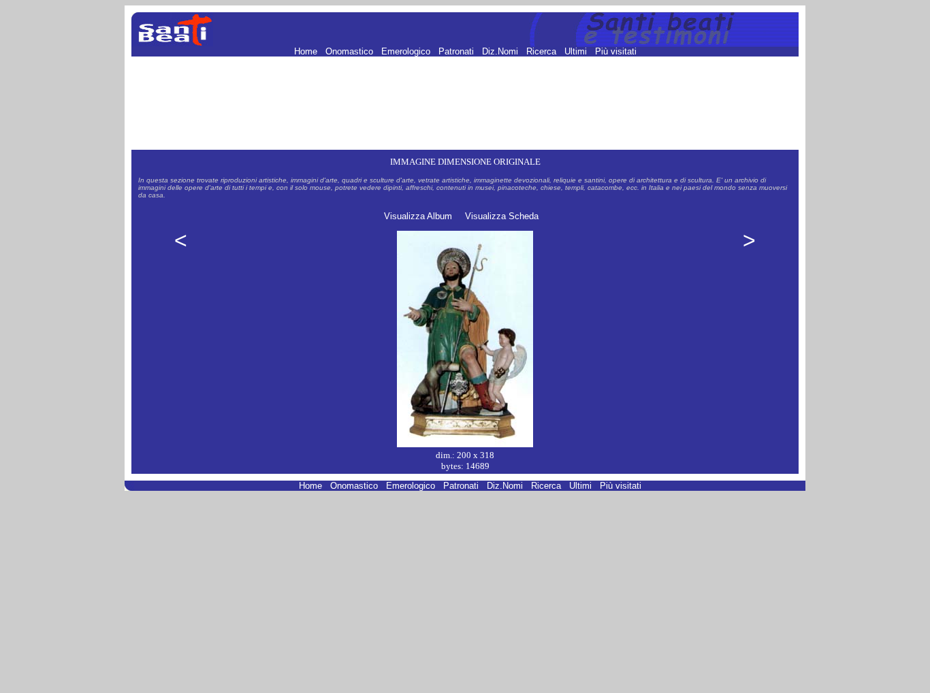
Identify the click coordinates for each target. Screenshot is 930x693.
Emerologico (407, 51)
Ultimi (577, 51)
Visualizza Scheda (502, 216)
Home (307, 51)
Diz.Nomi (501, 51)
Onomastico (350, 51)
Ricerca (542, 51)
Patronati (457, 51)
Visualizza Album (418, 216)
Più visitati (616, 51)
